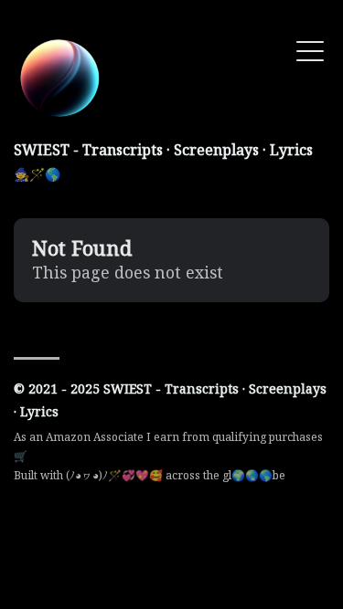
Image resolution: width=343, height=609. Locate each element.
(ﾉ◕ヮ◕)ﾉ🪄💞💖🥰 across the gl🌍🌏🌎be (175, 475)
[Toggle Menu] (310, 49)
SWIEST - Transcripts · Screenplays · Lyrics (163, 150)
